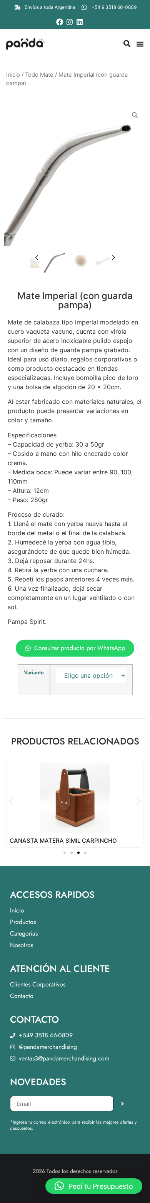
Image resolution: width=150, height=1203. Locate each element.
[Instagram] (69, 21)
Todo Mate (39, 74)
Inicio (13, 74)
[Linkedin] (79, 21)
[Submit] (122, 1103)
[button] (36, 258)
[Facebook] (59, 21)
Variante (34, 672)
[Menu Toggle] (140, 44)
